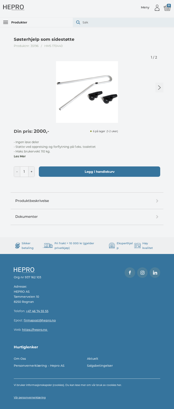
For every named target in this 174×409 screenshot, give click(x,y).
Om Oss (20, 359)
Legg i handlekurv (100, 172)
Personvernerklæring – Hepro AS (39, 366)
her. (119, 385)
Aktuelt (92, 359)
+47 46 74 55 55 (37, 311)
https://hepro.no (35, 330)
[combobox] (123, 22)
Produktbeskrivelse (32, 201)
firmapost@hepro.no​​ (40, 320)
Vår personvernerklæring (30, 397)
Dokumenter (26, 217)
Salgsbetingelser (100, 366)
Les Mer (20, 156)
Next (159, 87)
